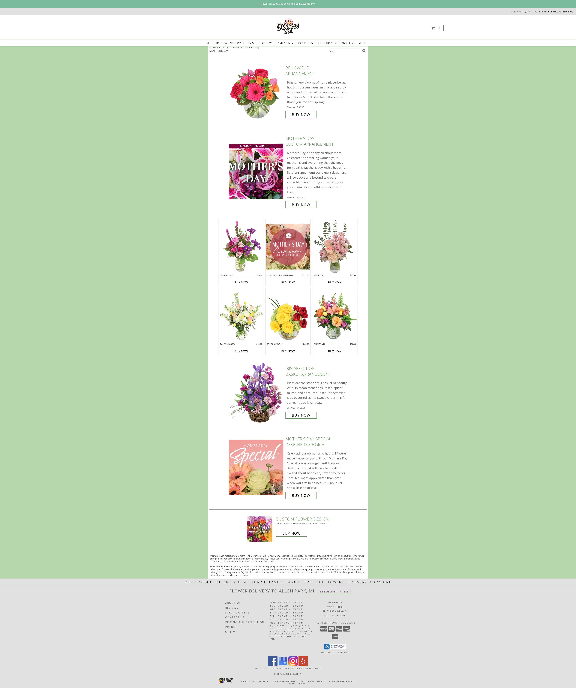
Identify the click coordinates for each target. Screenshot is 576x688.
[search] (364, 51)
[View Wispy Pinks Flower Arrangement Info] (334, 246)
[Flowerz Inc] (287, 25)
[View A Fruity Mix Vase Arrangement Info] (334, 315)
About (346, 43)
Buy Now (301, 114)
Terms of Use (297, 683)
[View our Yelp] (303, 665)
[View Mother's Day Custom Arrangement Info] (256, 171)
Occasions (305, 43)
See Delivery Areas (334, 591)
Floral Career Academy (288, 674)
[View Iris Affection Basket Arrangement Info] (256, 391)
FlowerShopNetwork (290, 681)
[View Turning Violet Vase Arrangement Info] (241, 246)
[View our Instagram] (293, 665)
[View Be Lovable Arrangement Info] (256, 91)
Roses (250, 43)
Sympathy (283, 43)
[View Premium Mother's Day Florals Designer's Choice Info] (288, 246)
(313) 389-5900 (564, 11)
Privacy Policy (315, 681)
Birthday (265, 43)
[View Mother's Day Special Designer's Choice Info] (256, 467)
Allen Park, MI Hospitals (306, 668)
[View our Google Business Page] (283, 665)
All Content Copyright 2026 (258, 681)
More (362, 43)
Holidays (327, 43)
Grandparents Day (227, 43)
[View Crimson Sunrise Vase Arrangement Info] (288, 315)
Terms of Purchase (340, 681)
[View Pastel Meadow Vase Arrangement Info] (241, 315)
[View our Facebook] (273, 665)
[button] (436, 28)
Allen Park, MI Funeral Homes (272, 668)
